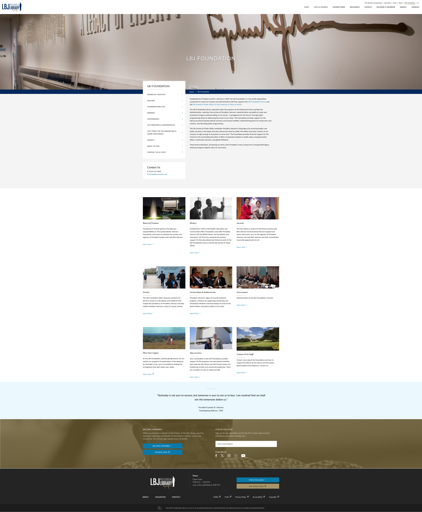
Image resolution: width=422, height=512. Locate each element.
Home (191, 91)
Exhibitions (339, 7)
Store (400, 3)
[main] (211, 209)
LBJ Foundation (410, 3)
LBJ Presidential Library (257, 101)
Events (368, 7)
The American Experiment (373, 3)
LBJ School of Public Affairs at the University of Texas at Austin (217, 104)
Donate (416, 7)
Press (395, 3)
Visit (306, 7)
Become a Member (386, 7)
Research (355, 7)
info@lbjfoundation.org (158, 174)
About (403, 7)
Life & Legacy (321, 7)
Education (387, 3)
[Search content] (419, 3)
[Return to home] (11, 8)
